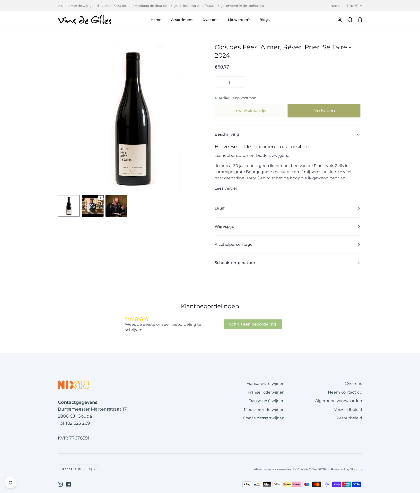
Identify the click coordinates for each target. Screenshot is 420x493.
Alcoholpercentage (234, 244)
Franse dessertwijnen (264, 418)
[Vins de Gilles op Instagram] (60, 484)
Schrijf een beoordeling (252, 324)
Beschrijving (227, 134)
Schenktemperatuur (235, 262)
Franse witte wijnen (265, 383)
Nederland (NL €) (344, 6)
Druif (220, 208)
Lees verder (226, 188)
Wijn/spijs (224, 226)
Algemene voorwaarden (338, 400)
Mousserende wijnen (264, 409)
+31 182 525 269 (74, 423)
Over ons (353, 383)
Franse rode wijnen (266, 392)
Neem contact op (345, 392)
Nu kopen (324, 110)
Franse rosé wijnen (266, 400)
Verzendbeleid (348, 409)
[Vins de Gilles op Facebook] (68, 484)
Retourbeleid (349, 418)
